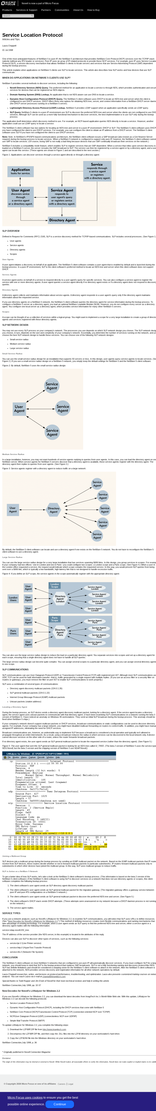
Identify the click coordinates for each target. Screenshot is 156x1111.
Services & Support (26, 10)
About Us (78, 10)
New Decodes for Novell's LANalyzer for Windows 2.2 (33, 921)
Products (7, 10)
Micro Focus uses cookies (25, 1097)
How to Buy (93, 10)
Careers (61, 1084)
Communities (62, 10)
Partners (46, 10)
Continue (60, 1104)
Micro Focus (52, 3)
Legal (70, 1084)
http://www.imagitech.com (54, 1029)
